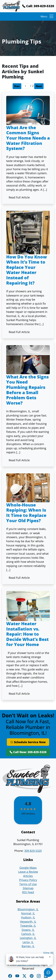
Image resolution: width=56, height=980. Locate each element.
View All (48, 953)
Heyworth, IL (28, 921)
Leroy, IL (28, 942)
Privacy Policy (28, 880)
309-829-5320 (33, 851)
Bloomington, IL (28, 909)
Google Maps (28, 868)
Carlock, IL (28, 934)
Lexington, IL (28, 938)
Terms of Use (28, 884)
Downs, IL (28, 930)
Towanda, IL (28, 925)
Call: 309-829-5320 (39, 6)
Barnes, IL (28, 946)
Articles (28, 876)
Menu (44, 16)
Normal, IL (28, 913)
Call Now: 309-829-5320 (29, 752)
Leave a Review (28, 872)
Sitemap (28, 888)
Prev (17, 86)
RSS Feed (28, 892)
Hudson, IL (28, 917)
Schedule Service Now (29, 742)
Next (39, 86)
